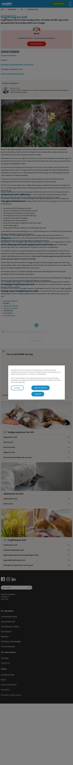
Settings (17, 388)
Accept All (38, 394)
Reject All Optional (41, 388)
